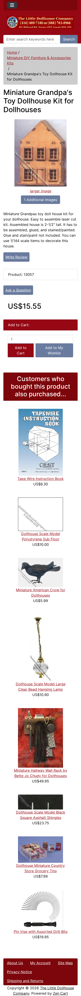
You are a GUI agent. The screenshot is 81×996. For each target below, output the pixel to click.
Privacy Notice (19, 972)
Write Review (16, 257)
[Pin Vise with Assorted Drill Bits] (40, 909)
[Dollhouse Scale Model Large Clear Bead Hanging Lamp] (40, 647)
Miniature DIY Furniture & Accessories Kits (39, 60)
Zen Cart (60, 993)
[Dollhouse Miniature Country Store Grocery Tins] (40, 849)
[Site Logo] (40, 22)
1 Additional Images (40, 199)
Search (69, 39)
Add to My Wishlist (54, 350)
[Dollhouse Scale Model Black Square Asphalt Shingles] (40, 801)
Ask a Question (18, 290)
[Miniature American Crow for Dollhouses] (40, 572)
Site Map (65, 963)
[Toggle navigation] (12, 5)
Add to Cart (21, 350)
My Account (40, 963)
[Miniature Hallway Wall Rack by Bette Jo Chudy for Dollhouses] (40, 737)
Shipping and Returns (25, 981)
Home (12, 52)
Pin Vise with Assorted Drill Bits (41, 931)
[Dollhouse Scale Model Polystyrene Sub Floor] (40, 514)
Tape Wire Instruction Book (41, 478)
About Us (15, 963)
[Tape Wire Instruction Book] (40, 442)
